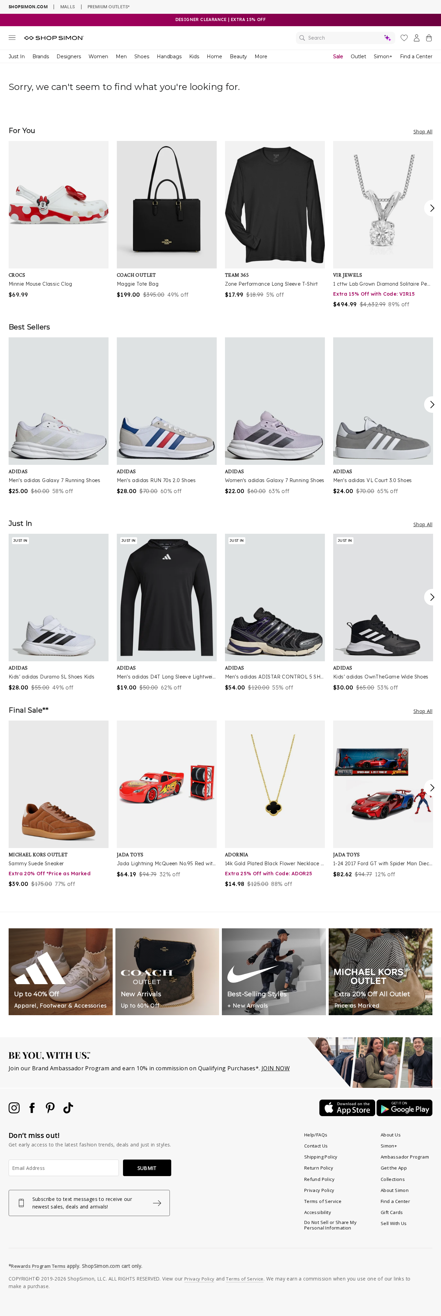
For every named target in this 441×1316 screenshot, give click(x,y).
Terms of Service (322, 1201)
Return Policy (318, 1168)
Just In (17, 56)
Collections (393, 1179)
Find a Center (416, 56)
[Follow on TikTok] (68, 1111)
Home (214, 56)
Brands (40, 56)
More (261, 56)
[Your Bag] (428, 39)
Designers (69, 56)
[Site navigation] (12, 39)
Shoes (141, 56)
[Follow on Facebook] (33, 1111)
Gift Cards (392, 1212)
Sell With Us (394, 1223)
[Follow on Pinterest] (51, 1111)
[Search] (345, 38)
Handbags (169, 56)
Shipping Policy (321, 1157)
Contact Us (316, 1146)
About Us (391, 1135)
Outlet (358, 56)
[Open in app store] (348, 1114)
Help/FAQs (316, 1135)
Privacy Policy (319, 1190)
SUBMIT (147, 1168)
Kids (194, 56)
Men (121, 56)
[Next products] (432, 208)
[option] (58, 220)
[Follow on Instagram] (15, 1111)
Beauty (238, 56)
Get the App (394, 1168)
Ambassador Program (405, 1157)
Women (98, 56)
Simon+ (383, 56)
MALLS (67, 6)
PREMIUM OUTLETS (109, 6)
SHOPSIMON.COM (28, 6)
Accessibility (317, 1212)
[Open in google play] (404, 1114)
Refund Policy (319, 1179)
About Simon (395, 1190)
